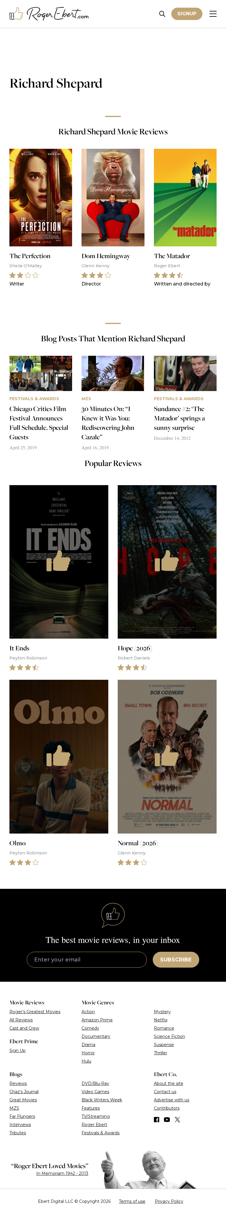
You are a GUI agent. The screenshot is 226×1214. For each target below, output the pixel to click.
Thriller (160, 1053)
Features (91, 1108)
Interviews (20, 1124)
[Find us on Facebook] (156, 1119)
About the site (168, 1083)
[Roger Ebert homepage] (49, 14)
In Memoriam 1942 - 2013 (62, 1173)
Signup (186, 13)
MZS (14, 1108)
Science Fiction (169, 1036)
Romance (164, 1028)
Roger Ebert (94, 1124)
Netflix (160, 1020)
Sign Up (17, 1050)
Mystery (162, 1011)
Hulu (86, 1061)
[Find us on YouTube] (167, 1119)
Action (88, 1011)
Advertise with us (171, 1100)
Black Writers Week (102, 1100)
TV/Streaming (96, 1116)
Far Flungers (22, 1116)
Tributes (17, 1132)
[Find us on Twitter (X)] (177, 1119)
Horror (88, 1053)
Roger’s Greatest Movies (34, 1011)
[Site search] (162, 14)
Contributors (167, 1108)
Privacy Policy (169, 1201)
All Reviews (21, 1020)
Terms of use (132, 1201)
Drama (88, 1044)
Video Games (95, 1091)
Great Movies (23, 1100)
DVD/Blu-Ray (95, 1083)
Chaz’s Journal (24, 1091)
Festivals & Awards (100, 1132)
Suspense (164, 1044)
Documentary (96, 1036)
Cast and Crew (24, 1028)
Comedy (90, 1028)
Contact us (165, 1091)
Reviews (18, 1083)
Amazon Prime (97, 1020)
